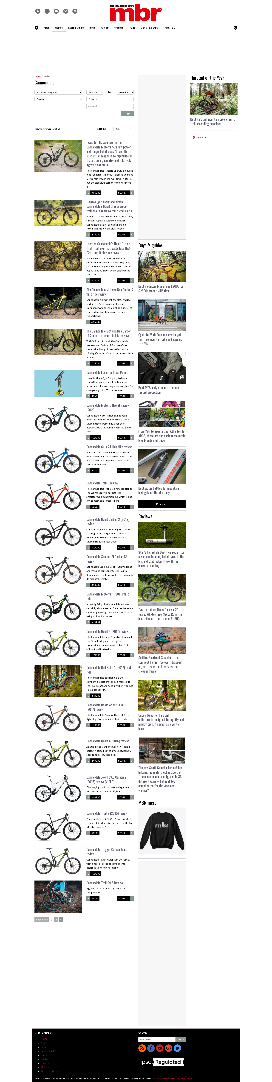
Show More (201, 137)
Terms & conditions (160, 1078)
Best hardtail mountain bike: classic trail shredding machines (212, 121)
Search (180, 1039)
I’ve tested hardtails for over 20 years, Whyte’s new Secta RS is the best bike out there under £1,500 (160, 614)
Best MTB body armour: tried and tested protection (159, 390)
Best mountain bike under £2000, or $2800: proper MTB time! (160, 288)
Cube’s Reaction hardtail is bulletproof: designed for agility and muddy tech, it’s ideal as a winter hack (161, 722)
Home (38, 76)
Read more (162, 504)
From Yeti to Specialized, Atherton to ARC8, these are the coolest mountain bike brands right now (161, 436)
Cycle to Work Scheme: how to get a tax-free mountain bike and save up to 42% (160, 339)
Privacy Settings (187, 1078)
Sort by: (101, 128)
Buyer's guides (150, 245)
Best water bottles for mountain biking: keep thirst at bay (158, 490)
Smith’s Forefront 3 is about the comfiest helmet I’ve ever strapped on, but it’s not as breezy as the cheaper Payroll (160, 664)
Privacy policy (174, 1078)
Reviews (48, 76)
